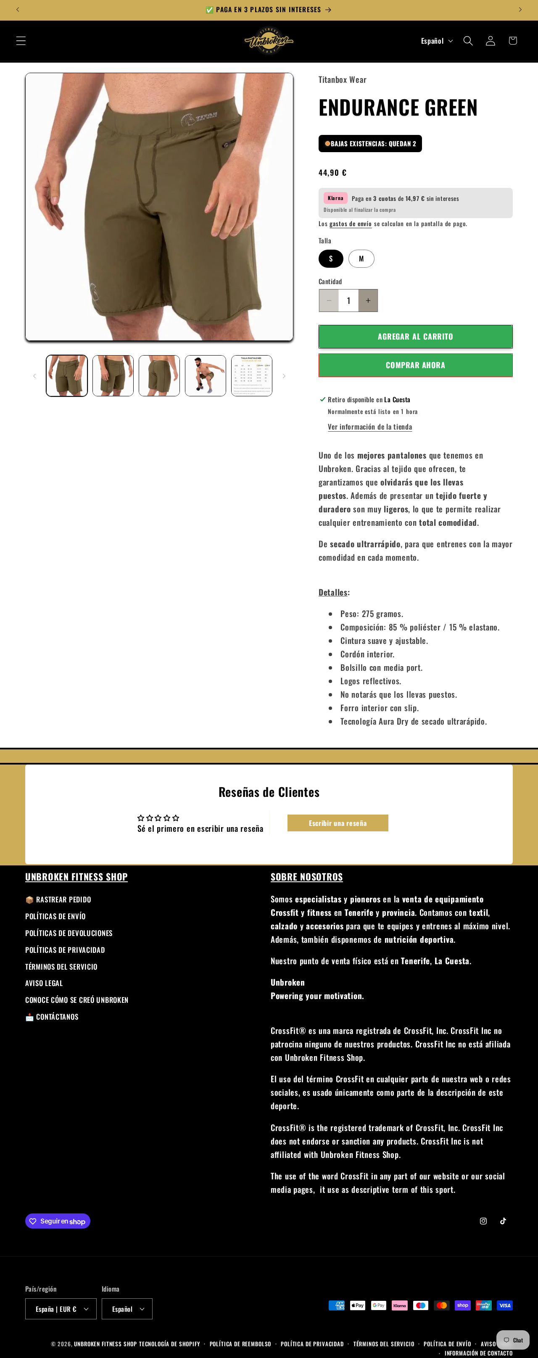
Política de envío (447, 1343)
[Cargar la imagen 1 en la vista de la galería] (66, 375)
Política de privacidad (312, 1343)
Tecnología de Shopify (169, 1343)
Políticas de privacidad (65, 949)
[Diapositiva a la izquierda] (34, 376)
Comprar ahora (415, 365)
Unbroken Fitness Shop (105, 1343)
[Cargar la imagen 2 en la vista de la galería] (113, 375)
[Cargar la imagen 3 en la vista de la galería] (159, 375)
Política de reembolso (241, 1343)
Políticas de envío (55, 916)
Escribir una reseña (338, 822)
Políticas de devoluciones (69, 933)
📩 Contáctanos (51, 1017)
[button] (21, 40)
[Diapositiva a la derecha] (284, 376)
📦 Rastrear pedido (58, 899)
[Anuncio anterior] (17, 9)
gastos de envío (351, 223)
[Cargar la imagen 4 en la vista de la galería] (205, 375)
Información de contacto (479, 1353)
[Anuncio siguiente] (520, 9)
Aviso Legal (44, 983)
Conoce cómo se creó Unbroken (77, 1000)
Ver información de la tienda (370, 427)
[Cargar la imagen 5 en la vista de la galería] (251, 375)
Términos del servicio (61, 966)
